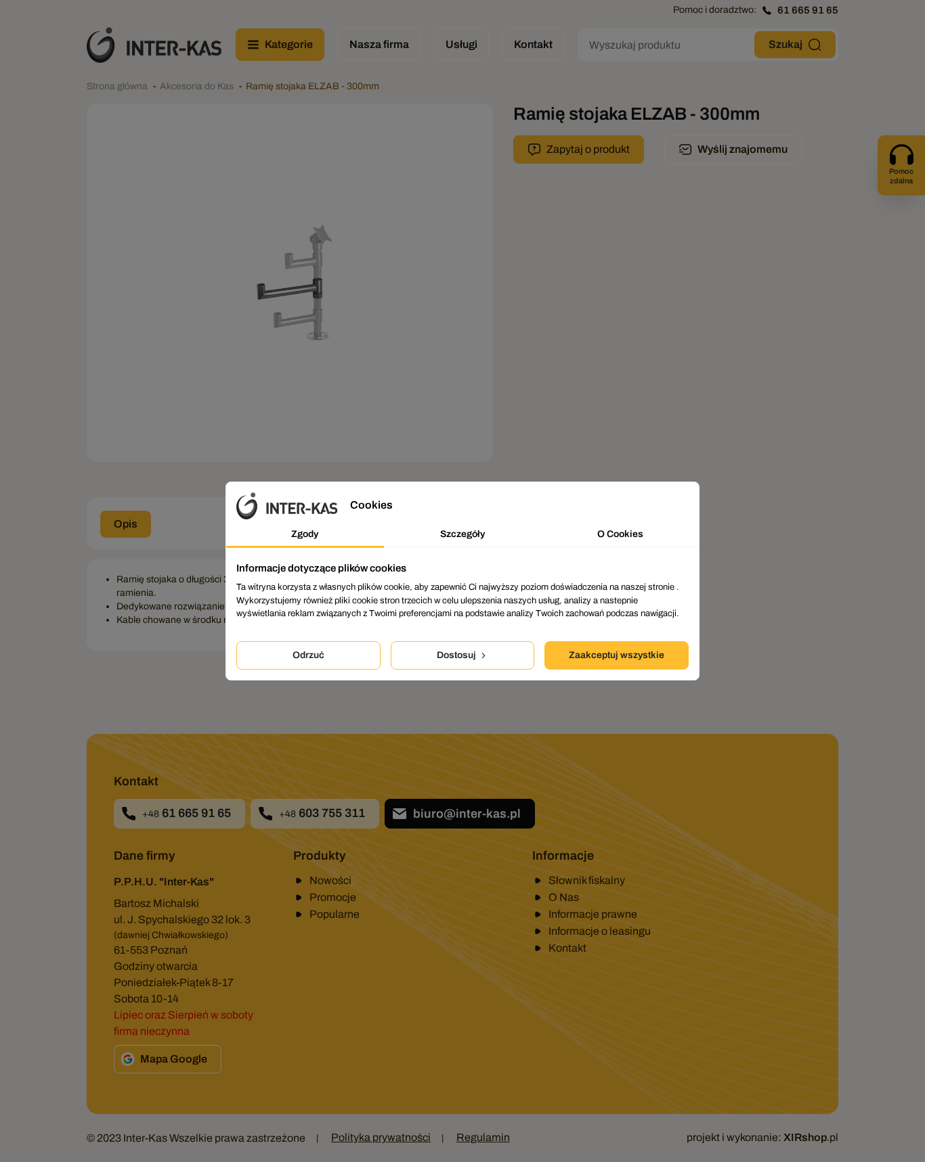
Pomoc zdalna (901, 176)
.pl (810, 1137)
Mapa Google (173, 1059)
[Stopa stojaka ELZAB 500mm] (290, 282)
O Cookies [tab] (620, 534)
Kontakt (567, 948)
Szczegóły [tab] (462, 534)
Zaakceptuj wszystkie (616, 655)
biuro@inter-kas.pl (467, 813)
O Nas (563, 897)
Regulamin (483, 1137)
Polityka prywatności (381, 1137)
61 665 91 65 (807, 10)
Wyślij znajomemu (742, 149)
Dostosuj (457, 655)
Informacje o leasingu (599, 931)
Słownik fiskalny (586, 880)
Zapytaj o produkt (588, 149)
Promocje (332, 897)
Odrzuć (308, 655)
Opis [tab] (125, 524)
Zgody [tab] (304, 534)
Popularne (334, 914)
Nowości (330, 880)
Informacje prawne (592, 914)
